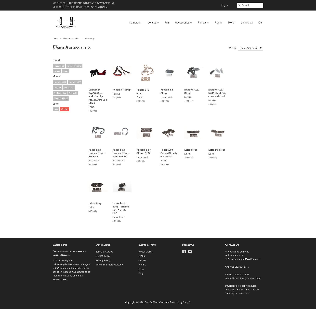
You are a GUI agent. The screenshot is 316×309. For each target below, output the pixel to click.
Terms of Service (104, 251)
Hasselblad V (75, 82)
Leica (69, 65)
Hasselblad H (60, 82)
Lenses (152, 22)
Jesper (142, 260)
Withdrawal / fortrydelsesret (110, 264)
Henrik (142, 264)
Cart (260, 22)
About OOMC (146, 251)
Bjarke (142, 255)
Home (55, 38)
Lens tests (247, 22)
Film (167, 22)
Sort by (232, 47)
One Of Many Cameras (157, 302)
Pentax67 (72, 93)
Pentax (57, 71)
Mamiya (77, 65)
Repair (219, 22)
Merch (231, 22)
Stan (141, 269)
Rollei (65, 71)
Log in (224, 5)
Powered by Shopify (180, 302)
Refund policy (103, 255)
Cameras (134, 22)
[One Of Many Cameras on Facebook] (184, 252)
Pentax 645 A (60, 93)
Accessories (182, 22)
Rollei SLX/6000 (61, 98)
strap (66, 109)
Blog (141, 273)
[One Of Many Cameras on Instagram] (190, 252)
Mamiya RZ (69, 87)
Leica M (57, 87)
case (56, 109)
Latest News (60, 245)
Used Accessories (71, 38)
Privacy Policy (103, 260)
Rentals (202, 22)
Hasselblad (59, 65)
